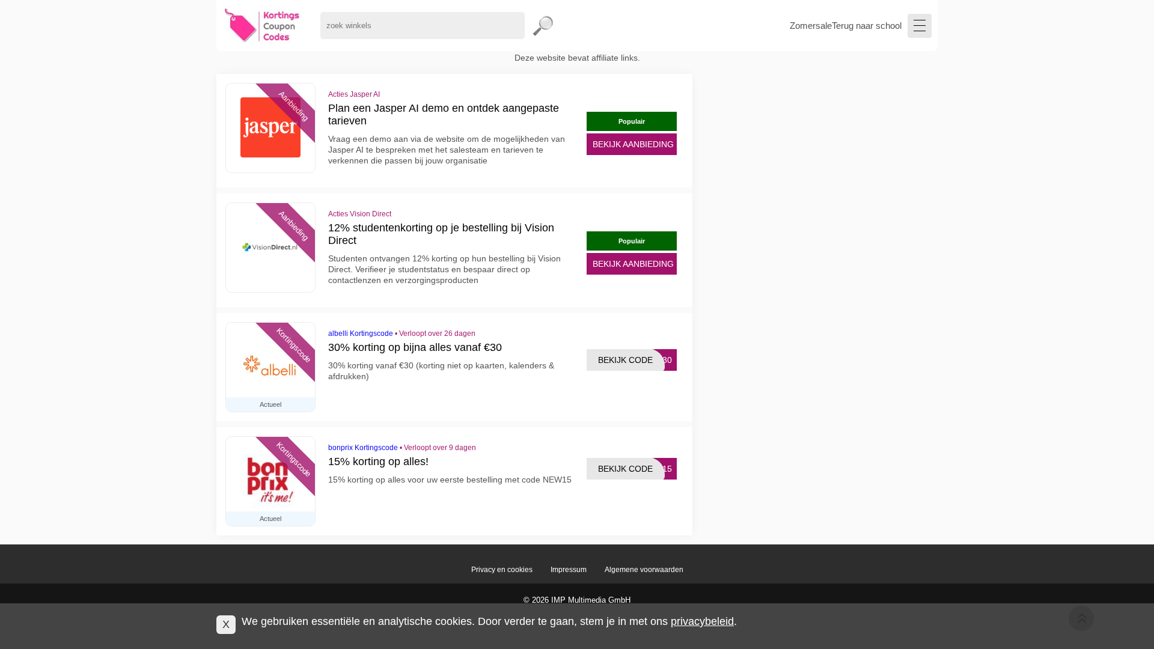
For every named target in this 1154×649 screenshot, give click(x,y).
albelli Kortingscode (360, 333)
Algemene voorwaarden (644, 569)
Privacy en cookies (502, 569)
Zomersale (811, 25)
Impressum (569, 569)
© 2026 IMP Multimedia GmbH (577, 600)
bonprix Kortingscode (363, 447)
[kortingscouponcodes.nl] (262, 25)
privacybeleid (702, 621)
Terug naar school (867, 25)
